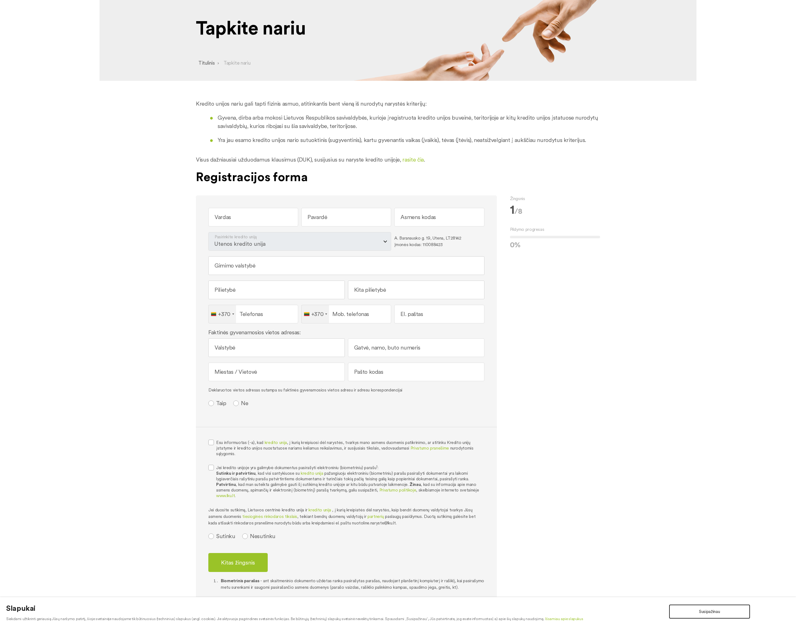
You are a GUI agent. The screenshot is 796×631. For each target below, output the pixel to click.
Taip (221, 403)
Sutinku (225, 536)
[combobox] (347, 268)
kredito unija (276, 442)
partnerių (376, 516)
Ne (244, 403)
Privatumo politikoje (397, 490)
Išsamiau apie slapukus (564, 618)
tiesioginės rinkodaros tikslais (269, 516)
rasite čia (412, 159)
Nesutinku (262, 536)
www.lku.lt (225, 495)
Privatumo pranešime (429, 448)
